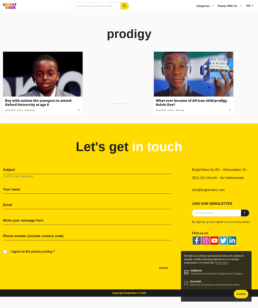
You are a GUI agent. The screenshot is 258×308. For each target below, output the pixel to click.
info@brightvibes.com (208, 190)
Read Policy (221, 262)
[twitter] (223, 241)
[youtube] (214, 241)
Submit (163, 267)
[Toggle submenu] (213, 6)
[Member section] (79, 109)
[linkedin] (232, 241)
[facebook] (197, 241)
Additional (196, 270)
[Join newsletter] (245, 212)
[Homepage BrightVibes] (10, 7)
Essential (195, 281)
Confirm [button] (241, 294)
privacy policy (241, 221)
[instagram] (206, 241)
